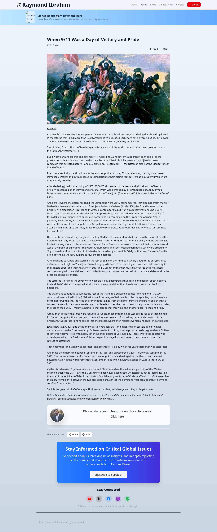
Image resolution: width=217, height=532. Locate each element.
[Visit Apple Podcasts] (117, 498)
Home (134, 4)
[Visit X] (99, 498)
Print (88, 434)
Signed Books (166, 4)
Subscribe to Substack (108, 474)
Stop (165, 48)
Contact (180, 4)
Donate (195, 4)
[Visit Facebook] (108, 498)
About (144, 4)
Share (75, 434)
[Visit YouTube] (89, 498)
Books (153, 4)
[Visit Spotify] (127, 498)
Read (155, 48)
